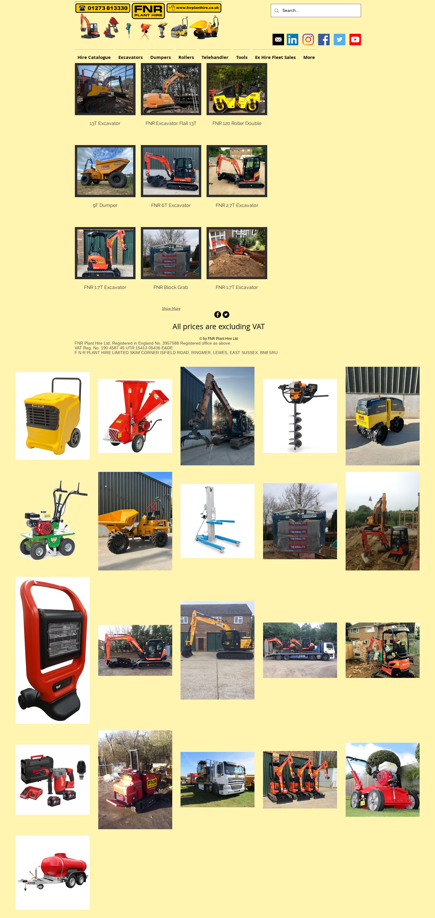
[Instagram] (308, 39)
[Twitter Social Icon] (339, 39)
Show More (171, 308)
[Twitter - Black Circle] (226, 314)
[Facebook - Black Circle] (217, 314)
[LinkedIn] (292, 39)
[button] (105, 101)
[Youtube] (355, 39)
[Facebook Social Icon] (324, 39)
